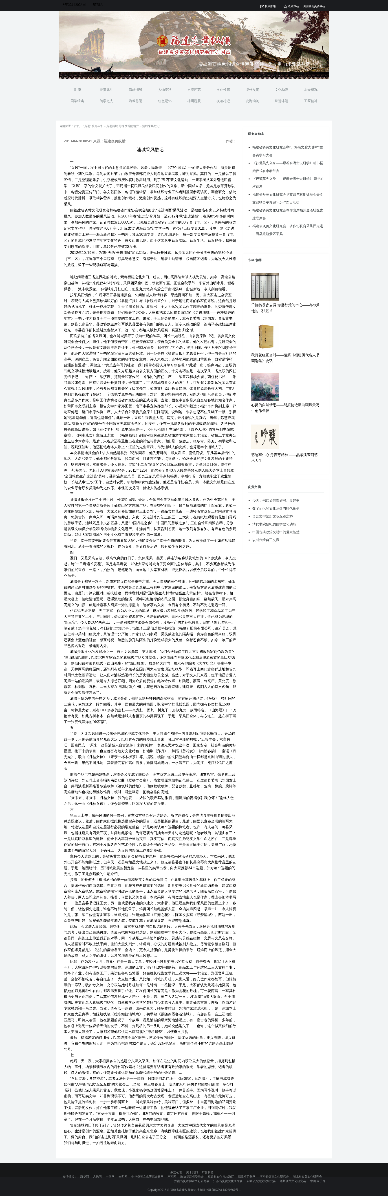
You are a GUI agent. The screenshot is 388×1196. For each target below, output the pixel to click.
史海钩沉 (252, 101)
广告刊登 (208, 1172)
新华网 (84, 1176)
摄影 (259, 260)
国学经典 (77, 101)
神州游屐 (194, 101)
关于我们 (192, 1172)
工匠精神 (310, 101)
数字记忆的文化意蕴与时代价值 (276, 508)
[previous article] (322, 64)
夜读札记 (223, 101)
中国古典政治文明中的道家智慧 (276, 532)
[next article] (315, 64)
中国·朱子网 (317, 1181)
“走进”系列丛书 (93, 126)
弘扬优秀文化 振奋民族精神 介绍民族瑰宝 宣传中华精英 (254, 64)
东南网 (172, 1176)
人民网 (97, 1176)
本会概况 (310, 89)
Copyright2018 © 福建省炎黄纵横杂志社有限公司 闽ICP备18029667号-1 (194, 1190)
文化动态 (281, 89)
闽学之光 (106, 101)
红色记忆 (165, 101)
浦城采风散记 (151, 126)
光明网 (123, 1176)
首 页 (77, 89)
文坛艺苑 (194, 89)
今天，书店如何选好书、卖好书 (276, 500)
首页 (77, 126)
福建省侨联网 (247, 1176)
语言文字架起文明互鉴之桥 (272, 516)
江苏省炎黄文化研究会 (227, 1181)
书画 (251, 260)
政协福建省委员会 (192, 1176)
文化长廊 (223, 89)
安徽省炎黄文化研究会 (261, 1181)
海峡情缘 (135, 89)
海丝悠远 (135, 101)
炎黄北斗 (106, 89)
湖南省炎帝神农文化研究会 (191, 1181)
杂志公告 (176, 1172)
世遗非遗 (281, 101)
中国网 (110, 1176)
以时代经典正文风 (265, 540)
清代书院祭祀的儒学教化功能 (274, 524)
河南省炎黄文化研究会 (274, 1176)
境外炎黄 (252, 89)
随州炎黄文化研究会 (293, 1181)
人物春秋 (165, 89)
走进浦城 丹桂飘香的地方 (122, 126)
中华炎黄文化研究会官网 (147, 1176)
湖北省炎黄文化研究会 (307, 1176)
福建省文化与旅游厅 (221, 1176)
